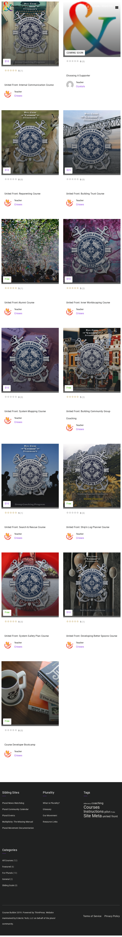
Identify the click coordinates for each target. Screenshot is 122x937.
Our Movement (50, 815)
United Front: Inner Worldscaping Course (88, 302)
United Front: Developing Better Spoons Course (91, 636)
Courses (92, 807)
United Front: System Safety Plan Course (26, 636)
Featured (6, 866)
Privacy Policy (112, 916)
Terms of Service (92, 916)
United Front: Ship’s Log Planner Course (87, 527)
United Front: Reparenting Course (22, 193)
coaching (97, 803)
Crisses (18, 95)
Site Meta (93, 815)
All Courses (7, 860)
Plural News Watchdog (13, 803)
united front (110, 816)
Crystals (80, 86)
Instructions (94, 811)
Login (96, 6)
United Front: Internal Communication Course (29, 85)
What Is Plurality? (51, 803)
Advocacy (87, 804)
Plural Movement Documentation (18, 828)
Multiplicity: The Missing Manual (17, 822)
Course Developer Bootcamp (19, 744)
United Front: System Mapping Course (25, 411)
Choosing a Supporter (78, 75)
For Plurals (7, 873)
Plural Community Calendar (15, 809)
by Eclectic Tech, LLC (23, 918)
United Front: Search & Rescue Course (25, 527)
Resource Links (50, 822)
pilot (107, 811)
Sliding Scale (8, 885)
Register (107, 6)
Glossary (47, 809)
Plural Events (8, 815)
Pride (113, 812)
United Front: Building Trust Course (85, 193)
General (6, 879)
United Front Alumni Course (19, 302)
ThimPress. (40, 912)
